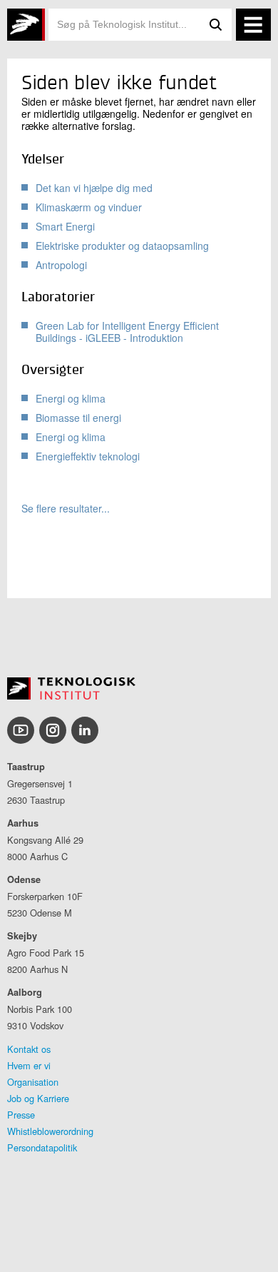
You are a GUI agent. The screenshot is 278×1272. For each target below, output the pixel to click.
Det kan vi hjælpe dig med (94, 188)
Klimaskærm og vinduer (89, 207)
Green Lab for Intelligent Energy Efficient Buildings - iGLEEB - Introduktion (127, 331)
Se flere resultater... (65, 509)
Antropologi (61, 265)
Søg (216, 24)
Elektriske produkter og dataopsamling (122, 245)
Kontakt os (29, 1049)
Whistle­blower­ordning (50, 1131)
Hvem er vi (29, 1065)
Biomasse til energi (78, 417)
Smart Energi (65, 226)
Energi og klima (70, 398)
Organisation (32, 1082)
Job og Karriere (38, 1098)
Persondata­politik (42, 1147)
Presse (21, 1114)
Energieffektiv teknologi (88, 456)
